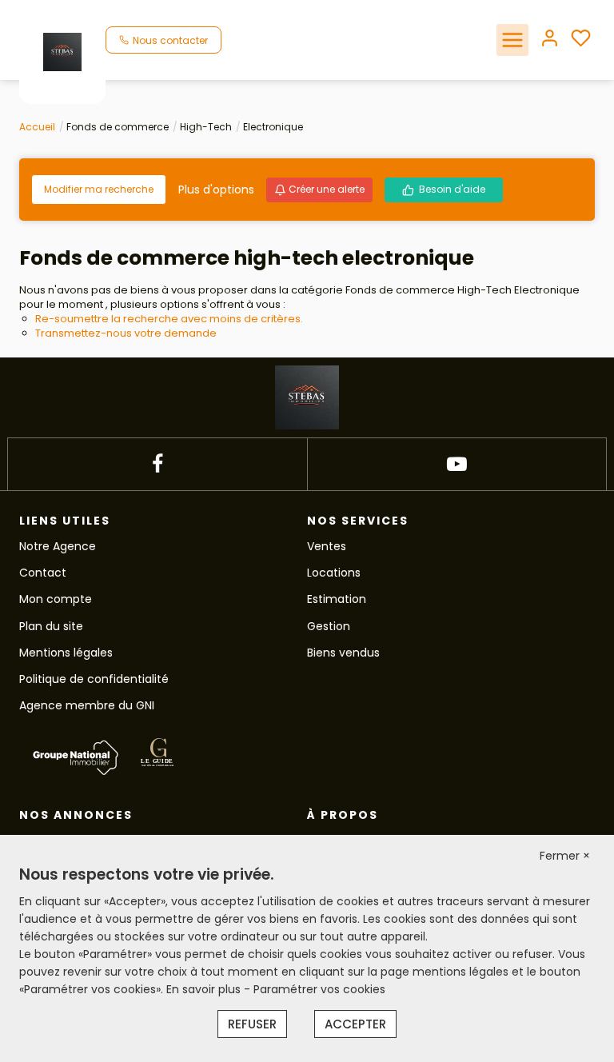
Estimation (336, 599)
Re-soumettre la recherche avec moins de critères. (169, 318)
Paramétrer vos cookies (319, 989)
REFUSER (252, 1024)
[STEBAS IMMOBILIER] (62, 51)
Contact (42, 573)
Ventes (326, 546)
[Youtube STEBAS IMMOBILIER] (457, 464)
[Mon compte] (550, 39)
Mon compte (55, 599)
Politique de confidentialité (94, 679)
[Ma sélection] (581, 39)
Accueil (37, 127)
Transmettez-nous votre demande (126, 333)
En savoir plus (205, 989)
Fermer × (565, 856)
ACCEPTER (355, 1024)
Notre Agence (57, 546)
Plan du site (51, 626)
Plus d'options (216, 190)
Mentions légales (66, 653)
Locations (334, 573)
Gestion (328, 626)
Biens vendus (343, 653)
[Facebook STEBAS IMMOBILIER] (157, 464)
